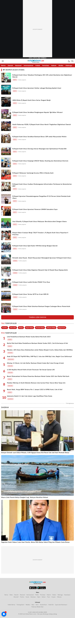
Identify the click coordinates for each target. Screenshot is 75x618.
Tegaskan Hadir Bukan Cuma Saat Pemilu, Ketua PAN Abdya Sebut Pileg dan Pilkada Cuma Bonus (35, 542)
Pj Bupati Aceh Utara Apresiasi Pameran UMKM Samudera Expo (35, 209)
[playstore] (41, 588)
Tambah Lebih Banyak (37, 317)
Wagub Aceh (61, 327)
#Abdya (21, 327)
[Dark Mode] (68, 61)
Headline (4, 327)
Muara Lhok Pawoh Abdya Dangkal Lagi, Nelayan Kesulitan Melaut (24, 497)
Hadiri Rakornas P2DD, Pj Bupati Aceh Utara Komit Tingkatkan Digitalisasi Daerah (41, 124)
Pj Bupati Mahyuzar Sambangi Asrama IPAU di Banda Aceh (32, 173)
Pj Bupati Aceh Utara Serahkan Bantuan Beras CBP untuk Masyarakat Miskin (39, 136)
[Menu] (2, 61)
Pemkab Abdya (40, 327)
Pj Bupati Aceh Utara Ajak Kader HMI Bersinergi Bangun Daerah (35, 246)
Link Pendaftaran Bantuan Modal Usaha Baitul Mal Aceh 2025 (29, 337)
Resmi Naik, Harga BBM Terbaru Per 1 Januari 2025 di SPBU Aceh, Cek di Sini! (34, 389)
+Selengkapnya (70, 403)
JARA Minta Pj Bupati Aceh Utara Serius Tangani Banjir (31, 100)
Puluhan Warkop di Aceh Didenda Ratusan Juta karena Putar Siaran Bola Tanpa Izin (36, 383)
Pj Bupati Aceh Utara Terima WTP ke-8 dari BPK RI (30, 294)
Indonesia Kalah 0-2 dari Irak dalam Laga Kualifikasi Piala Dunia (29, 396)
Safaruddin (13, 327)
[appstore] (33, 588)
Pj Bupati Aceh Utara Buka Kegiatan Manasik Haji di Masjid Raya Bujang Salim (40, 270)
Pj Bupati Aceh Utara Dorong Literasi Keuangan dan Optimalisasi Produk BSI (39, 149)
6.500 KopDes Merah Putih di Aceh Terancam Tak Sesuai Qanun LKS (31, 369)
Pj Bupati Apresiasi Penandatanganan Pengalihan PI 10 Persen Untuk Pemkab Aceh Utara (41, 197)
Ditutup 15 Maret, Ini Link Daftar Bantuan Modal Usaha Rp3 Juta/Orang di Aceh (35, 363)
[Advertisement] (37, 29)
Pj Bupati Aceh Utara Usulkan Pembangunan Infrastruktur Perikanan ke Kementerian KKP (42, 185)
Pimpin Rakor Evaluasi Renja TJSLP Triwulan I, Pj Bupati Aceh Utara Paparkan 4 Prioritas (40, 233)
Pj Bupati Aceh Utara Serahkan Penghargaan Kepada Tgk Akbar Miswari (37, 112)
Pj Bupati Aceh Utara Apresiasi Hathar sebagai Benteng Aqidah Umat (36, 88)
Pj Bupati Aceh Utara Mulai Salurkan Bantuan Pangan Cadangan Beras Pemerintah (41, 306)
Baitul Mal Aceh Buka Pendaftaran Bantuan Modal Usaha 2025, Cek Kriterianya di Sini (37, 343)
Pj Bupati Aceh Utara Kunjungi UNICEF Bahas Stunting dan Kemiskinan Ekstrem (40, 161)
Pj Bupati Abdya (51, 327)
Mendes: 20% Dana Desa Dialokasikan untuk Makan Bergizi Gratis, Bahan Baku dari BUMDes (40, 350)
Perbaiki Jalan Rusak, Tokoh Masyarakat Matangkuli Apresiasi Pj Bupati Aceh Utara (41, 258)
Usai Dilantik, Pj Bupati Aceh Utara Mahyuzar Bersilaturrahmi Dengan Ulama (39, 221)
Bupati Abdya (29, 327)
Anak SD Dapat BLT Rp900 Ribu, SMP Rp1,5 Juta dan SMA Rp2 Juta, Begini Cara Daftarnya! (39, 356)
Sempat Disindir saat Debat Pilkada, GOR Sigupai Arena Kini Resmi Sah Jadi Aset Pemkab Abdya (35, 452)
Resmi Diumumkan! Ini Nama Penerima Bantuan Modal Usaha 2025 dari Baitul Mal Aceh (38, 376)
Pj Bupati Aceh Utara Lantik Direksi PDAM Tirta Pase (31, 282)
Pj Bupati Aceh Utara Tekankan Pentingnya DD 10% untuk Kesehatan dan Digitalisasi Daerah (42, 76)
